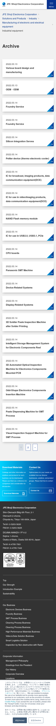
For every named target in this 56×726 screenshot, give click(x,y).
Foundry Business (14, 613)
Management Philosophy (17, 660)
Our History (11, 669)
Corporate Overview (15, 673)
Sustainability (9, 593)
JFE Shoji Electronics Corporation (19, 14)
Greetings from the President (19, 665)
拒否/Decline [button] (36, 720)
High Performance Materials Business (23, 631)
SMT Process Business (16, 618)
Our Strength (9, 584)
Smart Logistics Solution (17, 640)
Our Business (9, 605)
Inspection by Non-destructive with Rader (24, 644)
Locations (10, 678)
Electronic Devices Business (18, 609)
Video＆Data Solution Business (20, 636)
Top (4, 580)
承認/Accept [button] (19, 720)
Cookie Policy (10, 701)
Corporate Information (13, 656)
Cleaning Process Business (18, 622)
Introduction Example (12, 589)
